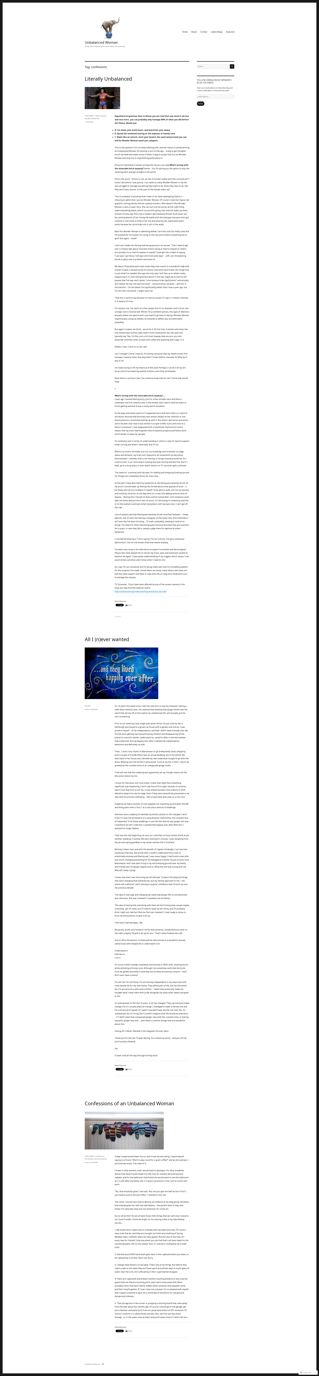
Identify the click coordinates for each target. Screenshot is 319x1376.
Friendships (89, 1159)
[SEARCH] (232, 66)
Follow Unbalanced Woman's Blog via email (214, 81)
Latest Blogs (216, 31)
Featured (230, 31)
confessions (99, 1156)
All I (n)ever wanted (107, 639)
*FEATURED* (89, 116)
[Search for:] (213, 66)
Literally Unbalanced (108, 78)
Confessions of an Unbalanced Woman (129, 1103)
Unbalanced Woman (101, 42)
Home (185, 31)
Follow (200, 103)
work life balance (100, 1159)
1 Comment (89, 122)
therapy (88, 706)
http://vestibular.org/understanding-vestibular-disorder (141, 591)
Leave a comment (91, 709)
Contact (203, 31)
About (194, 31)
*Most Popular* (101, 116)
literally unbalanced (92, 118)
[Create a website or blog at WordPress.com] (103, 1364)
